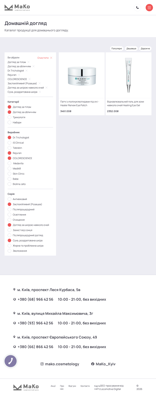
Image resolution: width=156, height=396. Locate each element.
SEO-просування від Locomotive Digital (112, 387)
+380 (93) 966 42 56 (35, 322)
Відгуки (72, 385)
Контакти (85, 385)
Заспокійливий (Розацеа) (22, 83)
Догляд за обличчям (19, 66)
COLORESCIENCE (17, 79)
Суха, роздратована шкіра (22, 92)
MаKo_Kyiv (105, 363)
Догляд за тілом (17, 62)
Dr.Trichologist (16, 70)
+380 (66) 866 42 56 (35, 346)
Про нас (62, 387)
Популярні (117, 48)
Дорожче (145, 48)
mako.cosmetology (62, 363)
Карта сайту (97, 387)
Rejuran (12, 74)
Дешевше (131, 48)
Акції (53, 385)
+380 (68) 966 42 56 (35, 299)
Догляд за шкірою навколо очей (26, 87)
